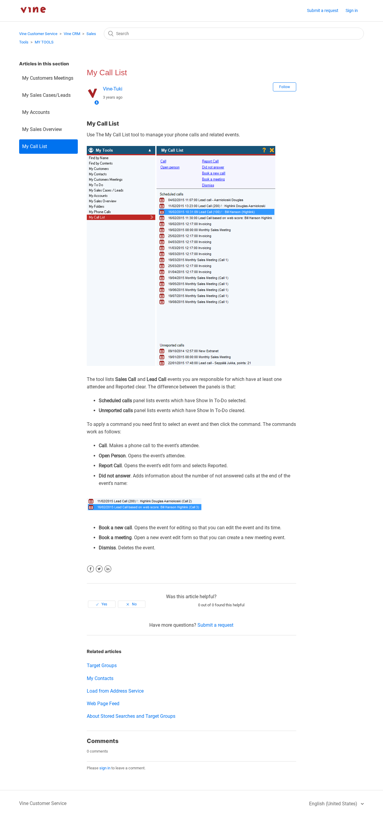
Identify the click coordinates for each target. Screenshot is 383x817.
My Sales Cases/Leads (46, 95)
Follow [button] (284, 87)
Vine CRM (72, 33)
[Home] (33, 18)
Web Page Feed (103, 703)
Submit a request (322, 10)
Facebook (90, 569)
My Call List (34, 146)
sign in (104, 768)
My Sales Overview (42, 129)
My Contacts (100, 678)
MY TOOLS (44, 42)
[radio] (101, 604)
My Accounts (36, 112)
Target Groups (102, 665)
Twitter (99, 569)
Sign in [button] (352, 10)
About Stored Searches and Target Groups (131, 716)
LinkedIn (108, 569)
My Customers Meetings (47, 78)
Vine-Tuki (112, 89)
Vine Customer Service (38, 33)
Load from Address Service (115, 691)
